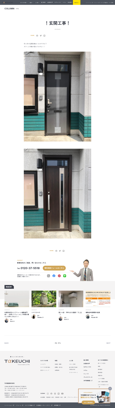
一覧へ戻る (57, 343)
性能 (56, 360)
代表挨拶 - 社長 (59, 397)
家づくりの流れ (101, 363)
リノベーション (89, 2)
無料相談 (100, 372)
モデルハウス (57, 2)
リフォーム (96, 2)
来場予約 (100, 375)
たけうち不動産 (103, 2)
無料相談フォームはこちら (54, 268)
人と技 (71, 360)
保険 (99, 366)
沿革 (65, 397)
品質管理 (57, 370)
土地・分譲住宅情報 (103, 381)
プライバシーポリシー (72, 397)
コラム (64, 2)
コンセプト (43, 364)
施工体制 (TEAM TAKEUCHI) (73, 368)
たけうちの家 (44, 360)
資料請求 (100, 369)
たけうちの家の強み (45, 367)
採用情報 (56, 405)
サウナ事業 (111, 2)
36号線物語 (87, 380)
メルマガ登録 (101, 378)
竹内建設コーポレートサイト (43, 405)
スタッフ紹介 (72, 364)
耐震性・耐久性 (58, 367)
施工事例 (43, 2)
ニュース (86, 374)
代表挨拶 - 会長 (50, 397)
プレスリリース (88, 377)
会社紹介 (70, 2)
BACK (6, 343)
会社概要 (42, 397)
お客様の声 (50, 2)
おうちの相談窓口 (103, 360)
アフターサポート (73, 372)
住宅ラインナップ (44, 370)
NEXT (108, 343)
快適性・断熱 (58, 364)
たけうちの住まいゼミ (103, 384)
